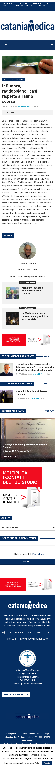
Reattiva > (31, 741)
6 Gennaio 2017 (10, 106)
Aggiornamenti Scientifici (13, 80)
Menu (5, 44)
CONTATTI (11, 639)
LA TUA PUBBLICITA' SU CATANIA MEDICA (29, 632)
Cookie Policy (39, 755)
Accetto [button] (47, 763)
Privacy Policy (38, 554)
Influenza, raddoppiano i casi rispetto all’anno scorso (19, 93)
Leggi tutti (49, 356)
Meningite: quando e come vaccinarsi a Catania (32, 290)
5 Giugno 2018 (23, 398)
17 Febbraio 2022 (25, 374)
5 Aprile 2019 (10, 451)
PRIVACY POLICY (25, 639)
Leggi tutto (10, 457)
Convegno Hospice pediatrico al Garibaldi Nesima (25, 445)
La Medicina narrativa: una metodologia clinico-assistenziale (35, 316)
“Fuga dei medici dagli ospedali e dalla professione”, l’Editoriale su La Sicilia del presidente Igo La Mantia (35, 367)
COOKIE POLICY (41, 639)
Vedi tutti (50, 411)
